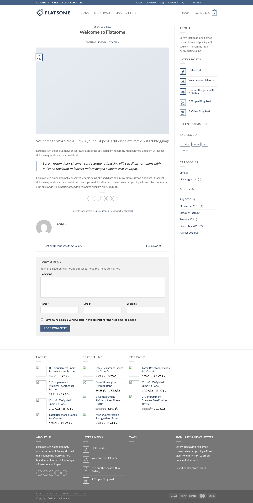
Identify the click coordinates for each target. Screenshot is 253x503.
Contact (172, 2)
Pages (106, 13)
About (139, 2)
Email (87, 303)
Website (132, 303)
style (205, 144)
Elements (130, 13)
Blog (162, 2)
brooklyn (185, 144)
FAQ (182, 2)
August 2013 (187, 232)
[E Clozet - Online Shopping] (53, 13)
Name (44, 303)
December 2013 (189, 226)
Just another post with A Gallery (63, 245)
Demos (85, 13)
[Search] (77, 13)
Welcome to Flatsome (201, 80)
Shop (97, 13)
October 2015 (188, 212)
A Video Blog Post (199, 111)
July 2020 (185, 199)
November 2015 (189, 206)
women (184, 150)
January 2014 (188, 219)
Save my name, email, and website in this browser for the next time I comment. (91, 319)
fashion (195, 144)
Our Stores (151, 2)
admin (115, 42)
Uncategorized (103, 27)
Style (183, 172)
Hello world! (153, 245)
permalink (129, 210)
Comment (46, 274)
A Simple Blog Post (199, 101)
